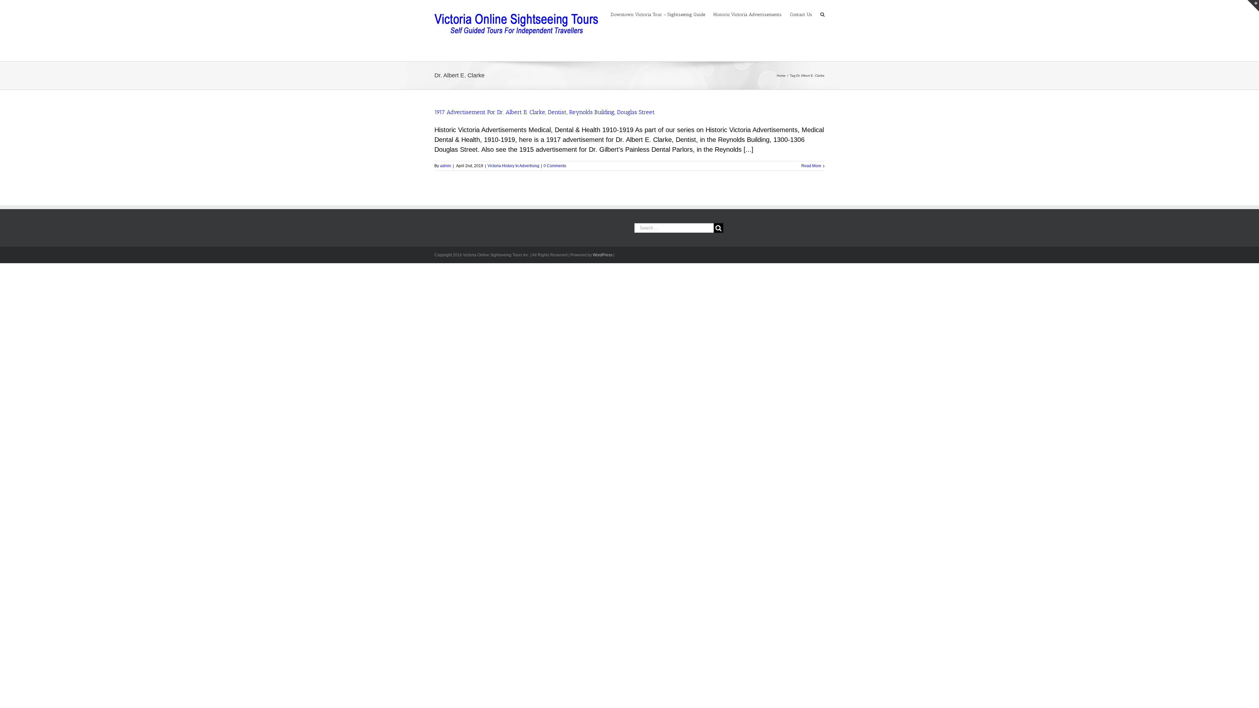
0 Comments (555, 166)
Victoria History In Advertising (513, 166)
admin (445, 166)
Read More (811, 166)
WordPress (602, 255)
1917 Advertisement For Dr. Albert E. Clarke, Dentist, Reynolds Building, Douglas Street (544, 112)
